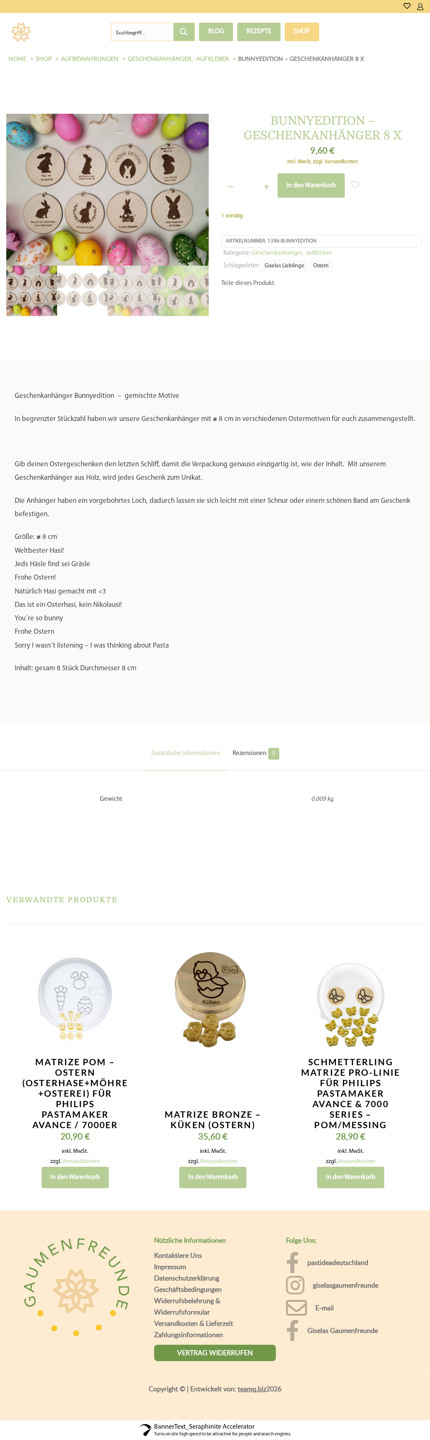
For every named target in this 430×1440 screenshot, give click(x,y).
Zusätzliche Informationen (185, 732)
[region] (215, 1405)
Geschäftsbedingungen (188, 1268)
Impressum (170, 1245)
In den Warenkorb (311, 185)
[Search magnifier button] (183, 32)
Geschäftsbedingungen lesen (212, 1427)
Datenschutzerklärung (186, 1257)
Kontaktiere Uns (178, 1234)
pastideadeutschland (337, 1241)
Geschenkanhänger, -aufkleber (292, 253)
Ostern (321, 266)
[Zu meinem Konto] (420, 6)
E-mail (324, 1286)
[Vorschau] (117, 987)
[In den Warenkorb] (117, 933)
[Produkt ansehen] (117, 951)
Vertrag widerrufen (215, 1331)
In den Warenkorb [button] (75, 1156)
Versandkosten (81, 1140)
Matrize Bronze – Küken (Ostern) (213, 1098)
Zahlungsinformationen (188, 1313)
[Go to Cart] (427, 6)
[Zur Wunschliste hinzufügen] (117, 969)
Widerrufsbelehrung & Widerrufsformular (187, 1285)
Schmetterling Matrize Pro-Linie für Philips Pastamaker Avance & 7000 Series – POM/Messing (350, 1072)
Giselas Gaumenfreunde (342, 1309)
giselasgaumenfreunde (345, 1264)
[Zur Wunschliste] (407, 7)
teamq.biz (252, 1367)
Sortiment (70, 32)
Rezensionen (254, 732)
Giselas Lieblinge (284, 266)
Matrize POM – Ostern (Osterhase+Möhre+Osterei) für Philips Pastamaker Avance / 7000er (75, 1072)
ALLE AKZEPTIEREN (383, 1412)
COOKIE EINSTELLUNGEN (301, 1412)
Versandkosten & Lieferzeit (193, 1302)
